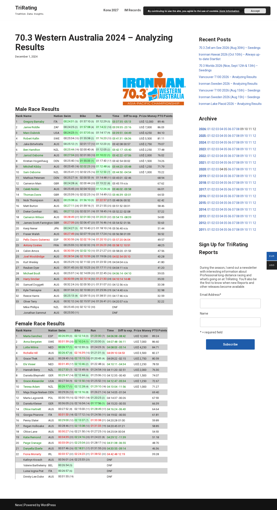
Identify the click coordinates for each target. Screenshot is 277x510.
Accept (255, 11)
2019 (202, 176)
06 (229, 129)
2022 (202, 156)
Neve (18, 505)
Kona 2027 (110, 10)
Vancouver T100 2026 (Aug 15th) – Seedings (229, 90)
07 (233, 129)
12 (254, 135)
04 (221, 129)
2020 (202, 169)
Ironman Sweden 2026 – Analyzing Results (228, 83)
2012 (202, 223)
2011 (202, 229)
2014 (202, 209)
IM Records (132, 10)
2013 (202, 216)
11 (250, 135)
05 (225, 129)
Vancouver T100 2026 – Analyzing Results (228, 77)
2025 (202, 135)
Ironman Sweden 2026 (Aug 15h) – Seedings (229, 97)
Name (204, 313)
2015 (202, 203)
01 (209, 129)
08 (238, 129)
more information (229, 11)
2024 (202, 142)
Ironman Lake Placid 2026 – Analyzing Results (230, 104)
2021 (202, 162)
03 (217, 129)
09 (242, 135)
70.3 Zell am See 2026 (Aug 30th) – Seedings (230, 48)
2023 (202, 149)
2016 (202, 196)
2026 (202, 129)
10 (246, 135)
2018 (202, 182)
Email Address (210, 294)
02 (213, 129)
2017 (202, 189)
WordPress (48, 505)
